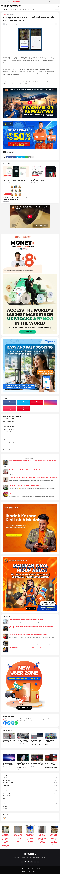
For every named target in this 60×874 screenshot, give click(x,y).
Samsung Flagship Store (9, 444)
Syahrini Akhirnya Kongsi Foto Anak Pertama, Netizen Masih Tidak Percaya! (26, 619)
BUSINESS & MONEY (30, 783)
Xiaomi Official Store (8, 450)
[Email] (29, 157)
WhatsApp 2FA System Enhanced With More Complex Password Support (15, 179)
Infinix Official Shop (8, 431)
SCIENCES (30, 798)
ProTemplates (38, 871)
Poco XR (5, 439)
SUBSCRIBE (16, 1)
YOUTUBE (30, 808)
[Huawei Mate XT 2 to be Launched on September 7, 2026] (9, 757)
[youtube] (28, 862)
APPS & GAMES (11, 14)
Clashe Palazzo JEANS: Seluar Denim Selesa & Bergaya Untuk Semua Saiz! (18, 837)
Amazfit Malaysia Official (9, 419)
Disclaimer (40, 869)
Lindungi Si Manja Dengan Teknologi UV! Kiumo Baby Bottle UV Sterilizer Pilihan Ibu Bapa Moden (54, 839)
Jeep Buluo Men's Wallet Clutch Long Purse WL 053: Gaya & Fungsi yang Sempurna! (42, 838)
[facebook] (22, 862)
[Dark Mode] (55, 6)
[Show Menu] (2, 6)
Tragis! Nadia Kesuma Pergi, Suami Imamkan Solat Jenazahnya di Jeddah (25, 641)
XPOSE (30, 806)
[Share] (56, 24)
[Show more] (32, 157)
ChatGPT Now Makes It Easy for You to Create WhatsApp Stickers (15, 198)
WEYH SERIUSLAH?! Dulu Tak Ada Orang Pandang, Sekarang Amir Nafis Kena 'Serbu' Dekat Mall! (31, 647)
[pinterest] (38, 862)
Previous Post (5, 231)
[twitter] (25, 862)
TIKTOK (30, 801)
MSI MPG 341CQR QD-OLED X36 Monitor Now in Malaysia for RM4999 (37, 763)
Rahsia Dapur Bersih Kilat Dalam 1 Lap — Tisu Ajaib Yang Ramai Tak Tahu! (30, 837)
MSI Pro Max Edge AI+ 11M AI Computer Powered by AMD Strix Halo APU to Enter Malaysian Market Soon (51, 764)
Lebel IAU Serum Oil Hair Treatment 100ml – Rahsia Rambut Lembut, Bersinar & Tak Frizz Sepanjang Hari (33, 477)
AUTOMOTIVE (30, 780)
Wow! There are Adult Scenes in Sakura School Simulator (23, 9)
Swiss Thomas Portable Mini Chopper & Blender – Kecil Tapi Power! (24, 469)
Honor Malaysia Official (9, 426)
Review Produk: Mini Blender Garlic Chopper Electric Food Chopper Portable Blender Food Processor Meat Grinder (6, 840)
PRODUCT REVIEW (30, 795)
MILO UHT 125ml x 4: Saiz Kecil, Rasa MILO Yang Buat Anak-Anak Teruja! (25, 485)
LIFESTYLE (30, 790)
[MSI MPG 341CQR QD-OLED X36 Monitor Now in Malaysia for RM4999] (37, 757)
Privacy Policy (32, 869)
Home (4, 14)
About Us (24, 869)
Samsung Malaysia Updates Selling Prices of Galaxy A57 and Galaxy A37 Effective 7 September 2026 (23, 764)
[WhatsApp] (26, 157)
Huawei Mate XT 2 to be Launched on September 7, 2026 (8, 763)
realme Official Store (8, 442)
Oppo (4, 437)
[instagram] (31, 862)
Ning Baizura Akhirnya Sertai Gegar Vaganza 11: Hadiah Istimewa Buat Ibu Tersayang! (28, 634)
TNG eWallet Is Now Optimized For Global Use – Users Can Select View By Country (37, 742)
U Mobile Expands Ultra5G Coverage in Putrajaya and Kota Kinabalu (50, 742)
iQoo (4, 434)
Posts (6, 817)
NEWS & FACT (30, 793)
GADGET (30, 788)
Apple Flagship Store (8, 421)
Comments (8, 819)
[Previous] (56, 9)
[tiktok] (35, 862)
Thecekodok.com (30, 871)
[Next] (58, 9)
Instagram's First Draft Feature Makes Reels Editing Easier (43, 179)
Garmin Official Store (8, 424)
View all (55, 163)
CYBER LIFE (30, 785)
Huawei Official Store (8, 429)
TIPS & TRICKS (30, 803)
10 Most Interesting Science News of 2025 (22, 741)
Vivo (4, 447)
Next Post (55, 231)
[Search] (58, 6)
